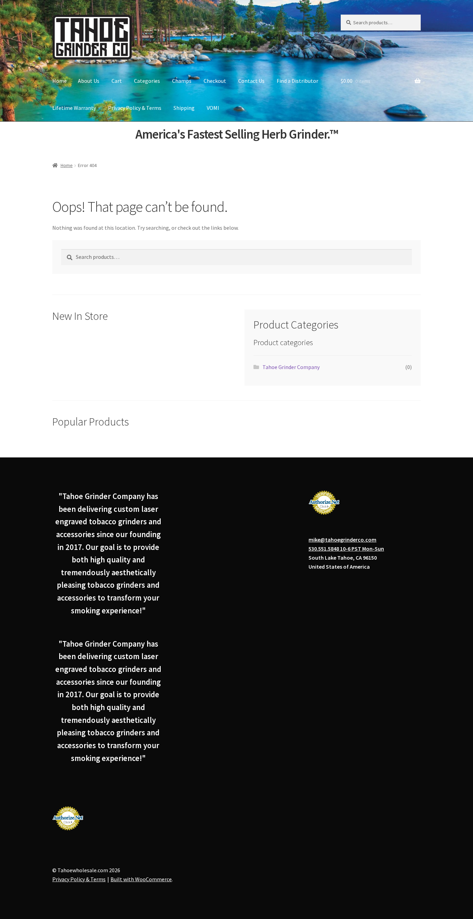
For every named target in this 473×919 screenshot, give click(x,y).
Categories (147, 80)
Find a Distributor (297, 80)
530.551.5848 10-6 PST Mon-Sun (346, 548)
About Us (88, 80)
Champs (181, 80)
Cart (116, 80)
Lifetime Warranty (74, 107)
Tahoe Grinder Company (291, 367)
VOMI (213, 107)
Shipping (184, 107)
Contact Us (251, 80)
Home (59, 80)
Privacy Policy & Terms (134, 107)
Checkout (215, 80)
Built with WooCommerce (141, 879)
